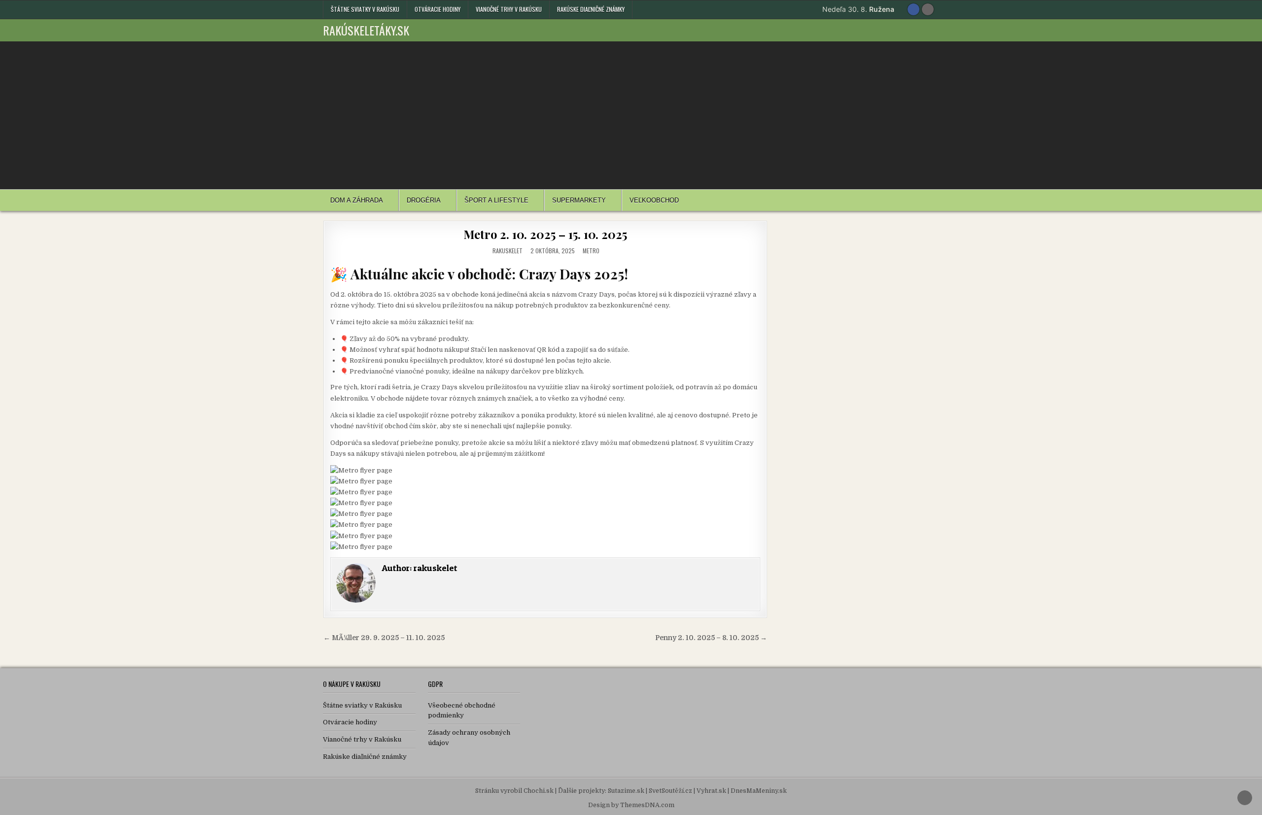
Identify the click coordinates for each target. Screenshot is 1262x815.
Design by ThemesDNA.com (631, 805)
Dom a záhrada (356, 200)
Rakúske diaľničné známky (591, 9)
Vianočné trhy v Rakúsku (509, 9)
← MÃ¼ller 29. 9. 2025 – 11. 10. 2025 (384, 638)
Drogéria (424, 200)
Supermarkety (579, 200)
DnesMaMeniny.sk (759, 790)
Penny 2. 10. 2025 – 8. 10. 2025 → (711, 638)
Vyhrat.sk (711, 790)
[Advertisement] (631, 115)
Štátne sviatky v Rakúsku (365, 9)
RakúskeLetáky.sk (366, 30)
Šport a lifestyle (496, 200)
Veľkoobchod (654, 200)
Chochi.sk (539, 790)
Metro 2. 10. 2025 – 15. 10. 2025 (545, 234)
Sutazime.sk (626, 790)
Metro (591, 250)
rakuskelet (507, 251)
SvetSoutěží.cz (670, 790)
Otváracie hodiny (437, 9)
